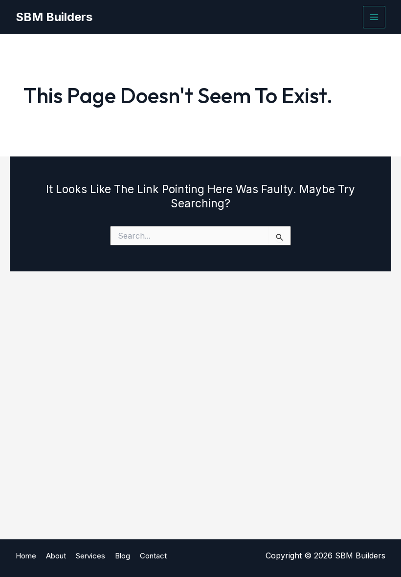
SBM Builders (54, 17)
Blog (122, 555)
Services (90, 555)
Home (26, 555)
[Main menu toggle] (374, 17)
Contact (153, 555)
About (56, 555)
